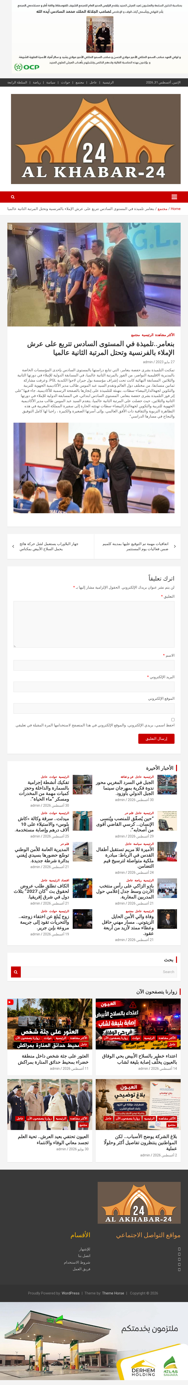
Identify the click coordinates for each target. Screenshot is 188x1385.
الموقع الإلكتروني (161, 698)
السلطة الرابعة (17, 82)
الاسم (169, 655)
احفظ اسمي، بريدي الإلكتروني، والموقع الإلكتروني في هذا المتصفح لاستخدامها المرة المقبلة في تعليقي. (95, 725)
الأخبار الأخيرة (160, 768)
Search (16, 972)
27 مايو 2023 (165, 362)
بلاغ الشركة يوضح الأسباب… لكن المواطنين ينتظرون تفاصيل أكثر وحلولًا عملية (140, 1142)
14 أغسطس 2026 (164, 1069)
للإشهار (84, 1249)
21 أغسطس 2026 (56, 867)
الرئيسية (108, 82)
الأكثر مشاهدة (165, 335)
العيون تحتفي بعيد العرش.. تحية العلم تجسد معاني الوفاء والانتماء (53, 1139)
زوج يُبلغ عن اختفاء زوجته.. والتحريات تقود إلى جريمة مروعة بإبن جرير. (44, 922)
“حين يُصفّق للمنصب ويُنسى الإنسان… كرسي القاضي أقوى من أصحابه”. (125, 824)
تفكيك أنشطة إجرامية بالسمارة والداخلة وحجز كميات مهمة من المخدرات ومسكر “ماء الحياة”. (44, 791)
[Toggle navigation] (174, 197)
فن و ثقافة (127, 777)
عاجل (93, 82)
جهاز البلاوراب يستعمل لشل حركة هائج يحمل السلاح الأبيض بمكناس (49, 546)
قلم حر (129, 813)
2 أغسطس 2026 (165, 1155)
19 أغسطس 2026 (56, 934)
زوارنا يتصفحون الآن (156, 992)
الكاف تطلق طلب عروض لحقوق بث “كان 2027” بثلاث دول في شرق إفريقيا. (41, 891)
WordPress (71, 1293)
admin (148, 362)
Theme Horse (113, 1293)
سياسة (50, 82)
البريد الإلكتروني (161, 677)
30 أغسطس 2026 (141, 800)
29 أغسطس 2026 (141, 836)
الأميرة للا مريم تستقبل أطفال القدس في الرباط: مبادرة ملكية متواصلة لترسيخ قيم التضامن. (125, 858)
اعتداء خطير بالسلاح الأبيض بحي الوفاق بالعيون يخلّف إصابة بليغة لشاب (139, 1059)
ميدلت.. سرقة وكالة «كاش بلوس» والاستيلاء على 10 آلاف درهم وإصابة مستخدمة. (42, 824)
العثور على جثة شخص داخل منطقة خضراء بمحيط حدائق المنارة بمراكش (53, 1059)
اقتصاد (65, 880)
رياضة (37, 82)
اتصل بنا (84, 1256)
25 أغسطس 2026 (56, 836)
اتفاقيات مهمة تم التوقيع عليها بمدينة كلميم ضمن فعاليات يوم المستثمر (135, 546)
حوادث (65, 82)
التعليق (168, 596)
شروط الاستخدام (77, 1262)
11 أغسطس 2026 (76, 1069)
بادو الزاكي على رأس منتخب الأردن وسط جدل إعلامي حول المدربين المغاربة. (125, 891)
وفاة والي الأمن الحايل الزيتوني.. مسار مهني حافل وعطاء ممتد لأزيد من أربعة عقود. (128, 925)
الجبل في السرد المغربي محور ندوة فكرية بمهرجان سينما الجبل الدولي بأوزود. (125, 788)
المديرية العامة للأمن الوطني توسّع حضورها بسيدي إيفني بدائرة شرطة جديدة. (42, 855)
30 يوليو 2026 (79, 1149)
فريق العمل (81, 1269)
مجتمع (80, 82)
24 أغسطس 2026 (141, 872)
